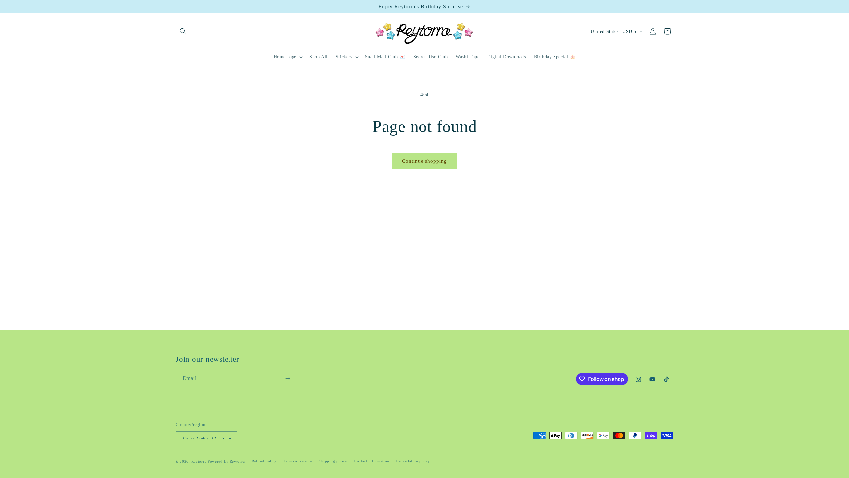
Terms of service (298, 461)
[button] (183, 31)
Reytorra (199, 461)
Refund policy (264, 461)
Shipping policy (333, 461)
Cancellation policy (413, 461)
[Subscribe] (287, 378)
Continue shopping (424, 161)
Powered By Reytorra (226, 461)
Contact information (371, 461)
